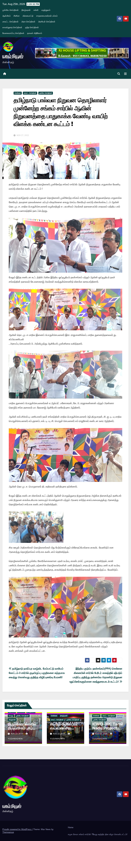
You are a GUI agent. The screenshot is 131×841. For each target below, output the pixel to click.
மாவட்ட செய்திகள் (10, 21)
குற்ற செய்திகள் (32, 27)
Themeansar (8, 832)
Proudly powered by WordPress (17, 829)
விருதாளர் (12, 720)
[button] (118, 73)
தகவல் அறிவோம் (34, 33)
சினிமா (17, 16)
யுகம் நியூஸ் (12, 56)
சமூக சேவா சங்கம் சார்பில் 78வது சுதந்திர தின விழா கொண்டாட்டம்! (97, 834)
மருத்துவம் (45, 10)
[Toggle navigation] (125, 74)
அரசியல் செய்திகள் (46, 21)
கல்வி (36, 10)
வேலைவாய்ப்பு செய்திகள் (13, 33)
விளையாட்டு (28, 16)
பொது (11, 716)
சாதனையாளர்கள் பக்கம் (47, 16)
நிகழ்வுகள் (26, 10)
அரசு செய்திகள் (28, 21)
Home (70, 827)
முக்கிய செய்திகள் (10, 10)
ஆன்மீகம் (6, 16)
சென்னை (18, 93)
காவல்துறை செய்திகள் (12, 27)
